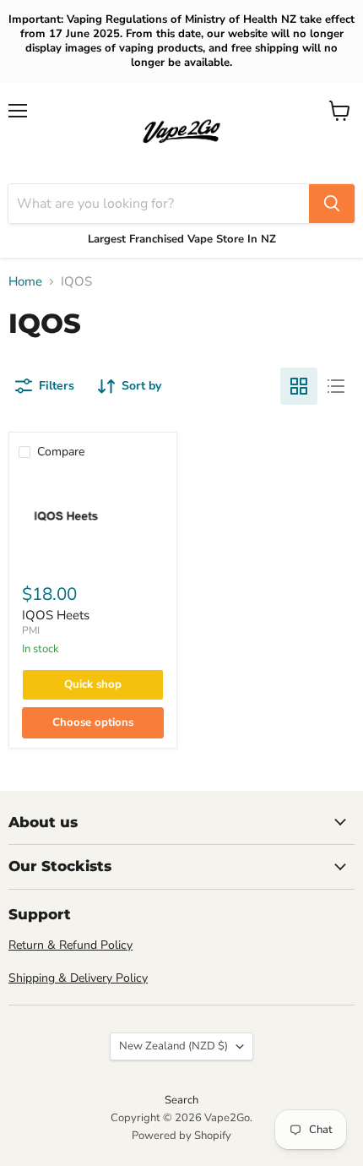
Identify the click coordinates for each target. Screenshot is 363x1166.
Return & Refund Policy (70, 945)
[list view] (336, 386)
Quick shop (93, 684)
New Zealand (173, 1046)
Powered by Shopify (181, 1135)
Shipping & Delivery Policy (78, 978)
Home (25, 282)
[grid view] (298, 386)
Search (181, 1100)
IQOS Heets (55, 615)
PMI (31, 630)
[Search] (332, 203)
